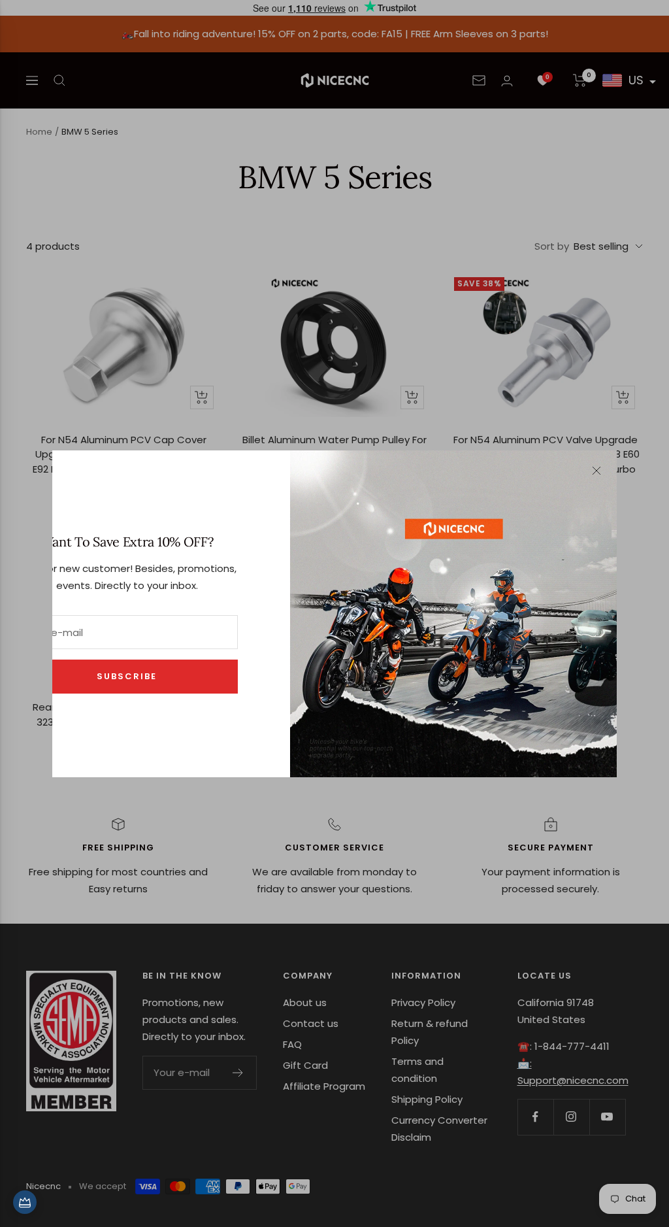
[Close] (596, 470)
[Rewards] (25, 1202)
